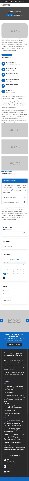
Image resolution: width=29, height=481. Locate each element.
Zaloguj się (5, 290)
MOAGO (19, 479)
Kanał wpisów (6, 294)
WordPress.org (7, 300)
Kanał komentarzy (7, 297)
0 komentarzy (19, 15)
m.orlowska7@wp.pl (11, 473)
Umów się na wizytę (14, 345)
